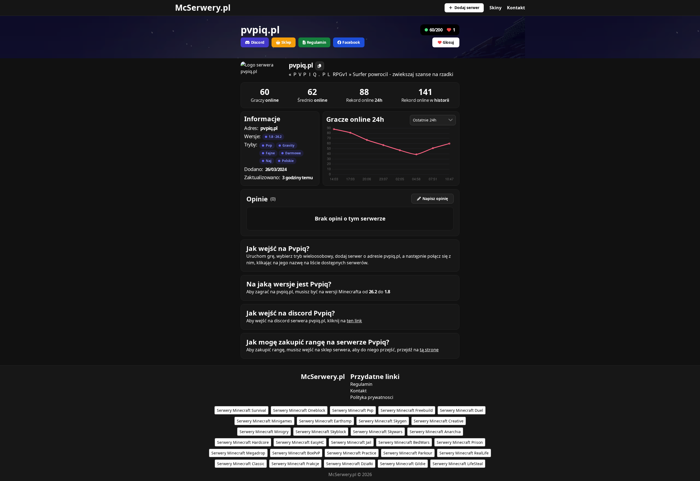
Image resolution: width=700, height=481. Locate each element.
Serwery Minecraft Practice (351, 453)
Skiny (495, 8)
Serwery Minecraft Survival (241, 410)
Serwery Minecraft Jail (351, 442)
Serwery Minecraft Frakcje (295, 463)
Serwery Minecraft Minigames (264, 421)
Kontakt (516, 8)
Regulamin (361, 384)
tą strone (429, 350)
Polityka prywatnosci (371, 397)
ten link (354, 321)
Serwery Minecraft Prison (460, 442)
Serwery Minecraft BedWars (404, 442)
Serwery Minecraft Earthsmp (325, 421)
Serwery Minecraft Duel (461, 410)
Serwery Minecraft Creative (438, 421)
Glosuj (448, 42)
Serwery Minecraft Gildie (402, 463)
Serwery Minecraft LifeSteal (458, 463)
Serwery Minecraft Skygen (383, 421)
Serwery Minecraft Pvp (353, 410)
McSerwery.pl (203, 7)
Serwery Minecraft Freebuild (407, 410)
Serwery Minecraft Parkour (407, 453)
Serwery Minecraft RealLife (464, 453)
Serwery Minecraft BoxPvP (296, 453)
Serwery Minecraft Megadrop (238, 453)
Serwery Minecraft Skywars (377, 431)
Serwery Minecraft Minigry (264, 431)
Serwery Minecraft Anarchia (435, 431)
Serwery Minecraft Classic (240, 463)
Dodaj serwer (466, 7)
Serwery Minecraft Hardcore (243, 442)
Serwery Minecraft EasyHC (300, 442)
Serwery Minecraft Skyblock (321, 431)
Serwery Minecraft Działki (349, 463)
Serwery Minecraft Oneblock (299, 410)
